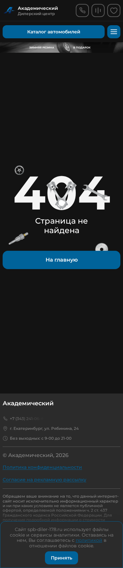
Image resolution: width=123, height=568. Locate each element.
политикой (89, 540)
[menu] (113, 31)
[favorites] (113, 10)
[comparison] (98, 10)
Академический (28, 403)
